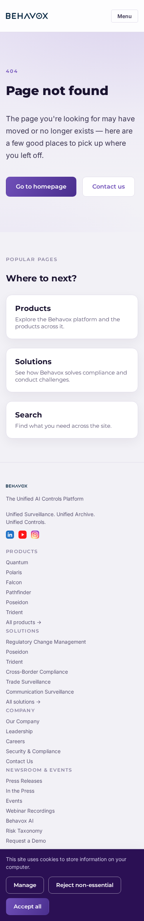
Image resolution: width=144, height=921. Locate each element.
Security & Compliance (33, 751)
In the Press (20, 791)
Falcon (14, 582)
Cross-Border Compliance (37, 671)
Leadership (19, 731)
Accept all (27, 906)
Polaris (14, 572)
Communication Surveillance (40, 691)
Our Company (23, 721)
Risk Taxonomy (24, 830)
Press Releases (24, 781)
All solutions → (23, 701)
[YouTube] (22, 535)
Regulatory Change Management (46, 642)
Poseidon (17, 602)
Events (14, 801)
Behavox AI (20, 820)
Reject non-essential (84, 885)
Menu (124, 16)
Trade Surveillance (28, 681)
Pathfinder (18, 592)
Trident (14, 612)
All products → (23, 622)
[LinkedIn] (10, 535)
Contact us (108, 186)
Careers (15, 741)
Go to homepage (41, 186)
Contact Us (19, 761)
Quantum (17, 562)
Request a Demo (26, 840)
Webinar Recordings (30, 810)
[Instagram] (35, 535)
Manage (25, 885)
